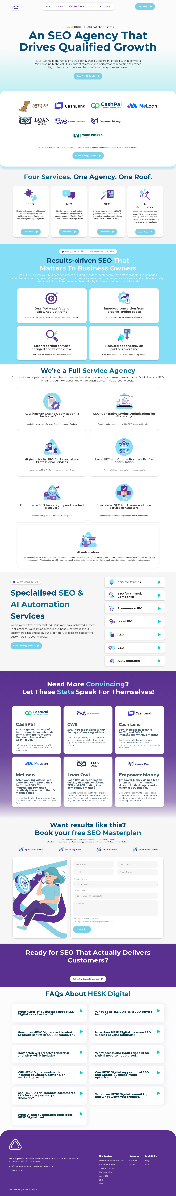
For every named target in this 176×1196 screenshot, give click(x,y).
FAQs (147, 1164)
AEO (101, 1184)
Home (48, 6)
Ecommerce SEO (107, 1164)
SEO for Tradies (106, 1168)
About (132, 1164)
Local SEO (103, 1176)
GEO (101, 1180)
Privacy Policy (93, 918)
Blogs (108, 6)
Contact (133, 1160)
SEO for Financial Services (111, 1160)
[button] (76, 6)
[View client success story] (34, 106)
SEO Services (75, 6)
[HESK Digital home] (15, 1145)
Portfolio (59, 6)
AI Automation (105, 1172)
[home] (16, 6)
